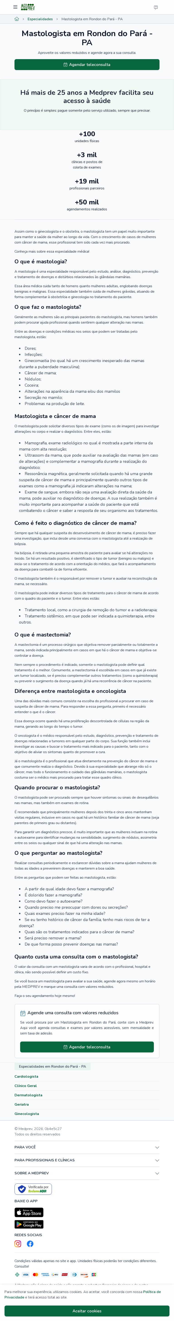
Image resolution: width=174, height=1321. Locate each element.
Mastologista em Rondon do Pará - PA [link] (92, 19)
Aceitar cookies (87, 1311)
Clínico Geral (25, 1085)
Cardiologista (26, 1076)
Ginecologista (26, 1113)
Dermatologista (28, 1095)
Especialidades (40, 19)
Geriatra (21, 1104)
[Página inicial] (16, 19)
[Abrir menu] (15, 7)
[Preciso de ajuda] (156, 7)
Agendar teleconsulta (89, 64)
